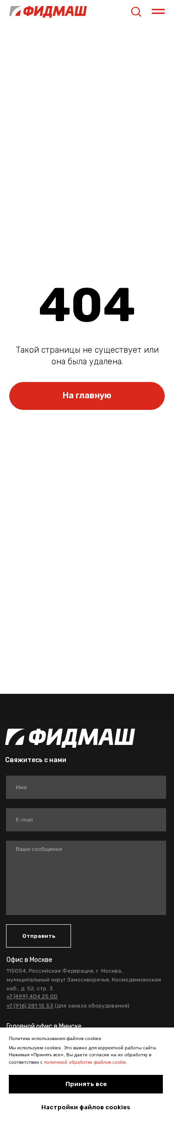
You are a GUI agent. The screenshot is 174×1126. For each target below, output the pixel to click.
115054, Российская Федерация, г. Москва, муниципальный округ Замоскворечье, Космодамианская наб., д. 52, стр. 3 (83, 980)
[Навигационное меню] (158, 11)
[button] (136, 11)
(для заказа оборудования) (67, 1005)
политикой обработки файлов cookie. (86, 1062)
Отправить (38, 936)
